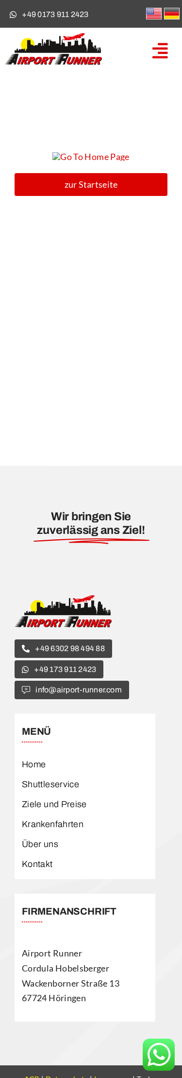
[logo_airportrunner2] (53, 37)
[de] (172, 12)
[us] (154, 12)
